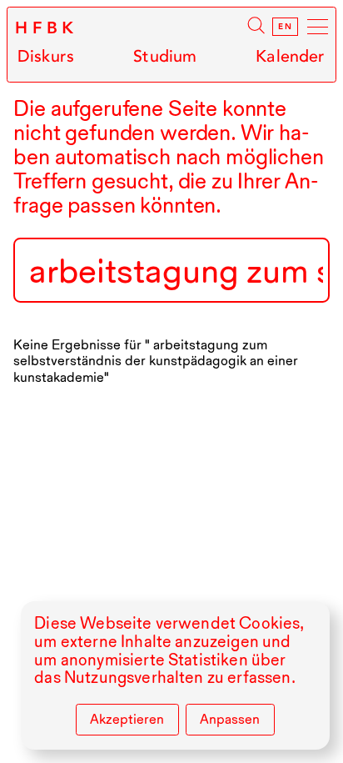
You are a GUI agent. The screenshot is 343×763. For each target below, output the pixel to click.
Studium (164, 56)
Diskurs (45, 56)
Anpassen (230, 718)
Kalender (290, 56)
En (285, 27)
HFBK (46, 28)
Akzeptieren (127, 718)
